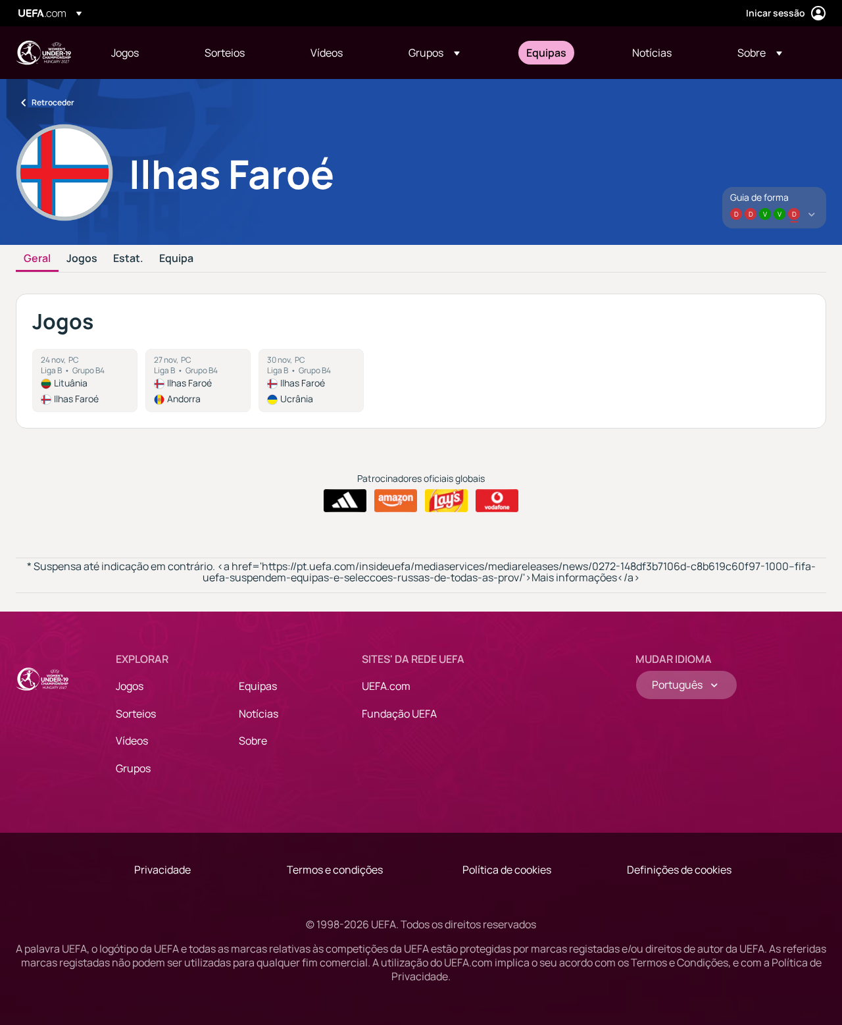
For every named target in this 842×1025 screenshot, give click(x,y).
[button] (434, 52)
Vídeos (132, 740)
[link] (125, 52)
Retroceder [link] (53, 102)
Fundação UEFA (399, 713)
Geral (37, 259)
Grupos (133, 768)
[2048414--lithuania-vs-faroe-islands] (84, 380)
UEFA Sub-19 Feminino (43, 52)
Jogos (81, 259)
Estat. (128, 259)
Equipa (176, 259)
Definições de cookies (679, 869)
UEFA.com (386, 686)
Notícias (258, 713)
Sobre (253, 740)
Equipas (258, 686)
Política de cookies (506, 869)
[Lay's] (446, 501)
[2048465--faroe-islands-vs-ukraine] (311, 380)
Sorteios (136, 713)
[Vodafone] (497, 501)
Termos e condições (335, 869)
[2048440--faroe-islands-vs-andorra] (198, 380)
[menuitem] (141, 52)
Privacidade (162, 869)
